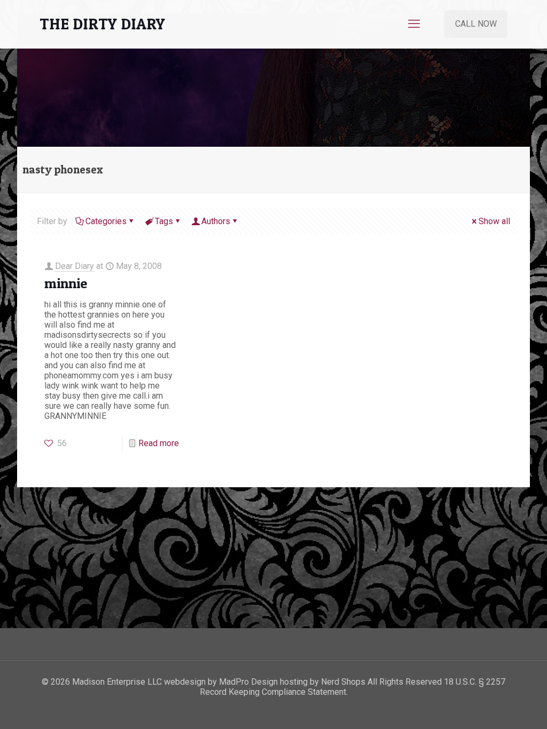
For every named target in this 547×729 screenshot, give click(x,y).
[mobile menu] (414, 24)
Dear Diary (74, 266)
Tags (164, 221)
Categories (106, 221)
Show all (494, 221)
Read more (158, 443)
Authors (215, 221)
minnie (65, 283)
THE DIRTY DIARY (102, 23)
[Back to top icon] (496, 707)
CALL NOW (476, 24)
